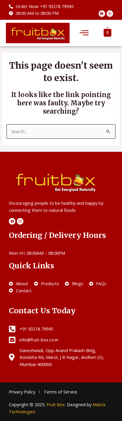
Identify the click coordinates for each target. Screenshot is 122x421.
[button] (84, 33)
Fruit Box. (56, 404)
